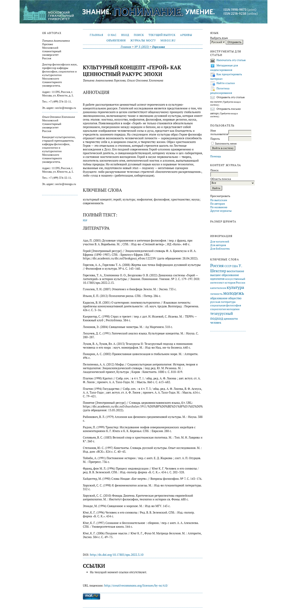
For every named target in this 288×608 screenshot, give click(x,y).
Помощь (215, 156)
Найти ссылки (225, 83)
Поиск (139, 35)
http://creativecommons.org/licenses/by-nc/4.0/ (136, 585)
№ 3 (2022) (141, 47)
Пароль (215, 138)
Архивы (186, 35)
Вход (125, 35)
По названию (218, 207)
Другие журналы (221, 210)
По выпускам (218, 200)
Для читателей (219, 241)
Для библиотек (220, 248)
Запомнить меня (225, 143)
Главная (96, 35)
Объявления (116, 40)
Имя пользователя (219, 132)
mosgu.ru (167, 40)
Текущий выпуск (162, 35)
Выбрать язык (219, 38)
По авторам (217, 203)
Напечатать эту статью (231, 60)
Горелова (158, 47)
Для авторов (218, 245)
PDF (85, 220)
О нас (112, 35)
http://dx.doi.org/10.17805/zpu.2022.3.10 (116, 555)
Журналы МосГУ (143, 40)
